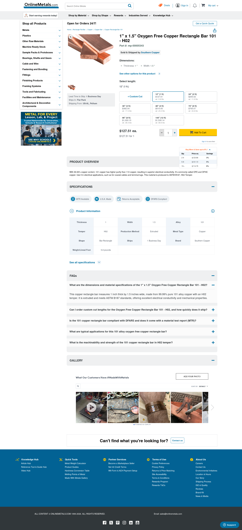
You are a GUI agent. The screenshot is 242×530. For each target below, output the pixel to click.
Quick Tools (71, 459)
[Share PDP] (214, 30)
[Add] (174, 132)
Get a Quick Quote (205, 23)
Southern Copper (150, 52)
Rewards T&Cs (158, 485)
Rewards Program (160, 481)
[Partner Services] (104, 460)
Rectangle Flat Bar (79, 29)
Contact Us (200, 467)
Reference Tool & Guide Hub (34, 467)
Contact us (177, 440)
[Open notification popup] (195, 5)
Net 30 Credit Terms (117, 467)
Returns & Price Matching (163, 470)
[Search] (129, 5)
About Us (201, 459)
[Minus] (161, 132)
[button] (209, 5)
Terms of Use (159, 459)
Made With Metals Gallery (76, 477)
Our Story (200, 477)
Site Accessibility (159, 474)
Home (69, 29)
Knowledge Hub (30, 459)
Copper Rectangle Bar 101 (114, 29)
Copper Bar (99, 29)
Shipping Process (203, 481)
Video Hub (25, 470)
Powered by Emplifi (143, 424)
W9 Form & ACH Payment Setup (122, 470)
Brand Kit (200, 492)
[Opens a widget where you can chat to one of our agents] (229, 525)
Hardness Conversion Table (77, 470)
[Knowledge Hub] (17, 460)
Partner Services (117, 459)
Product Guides (72, 467)
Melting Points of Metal (75, 474)
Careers (199, 463)
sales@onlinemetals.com (171, 513)
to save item (208, 141)
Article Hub (26, 463)
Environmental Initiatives (206, 470)
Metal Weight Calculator (75, 463)
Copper (90, 29)
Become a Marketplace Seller (121, 463)
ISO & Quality (202, 485)
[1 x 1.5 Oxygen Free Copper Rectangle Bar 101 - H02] (72, 87)
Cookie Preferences (160, 463)
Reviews (199, 488)
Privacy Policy (158, 467)
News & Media (202, 496)
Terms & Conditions (160, 477)
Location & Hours (203, 474)
